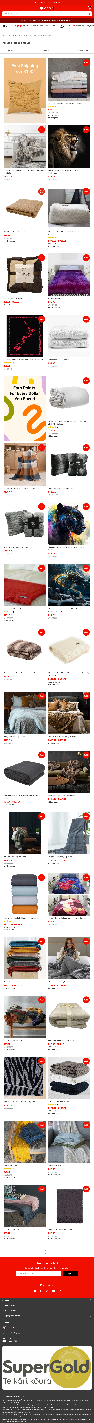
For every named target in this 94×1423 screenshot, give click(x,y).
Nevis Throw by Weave (12, 982)
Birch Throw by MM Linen (13, 1040)
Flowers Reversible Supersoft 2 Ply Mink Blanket (67, 918)
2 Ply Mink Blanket (55, 298)
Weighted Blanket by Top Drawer (60, 857)
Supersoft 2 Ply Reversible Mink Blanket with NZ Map (24, 360)
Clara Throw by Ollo (11, 1230)
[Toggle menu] (3, 8)
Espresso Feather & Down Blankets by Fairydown (67, 103)
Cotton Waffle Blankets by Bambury (62, 1355)
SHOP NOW (65, 20)
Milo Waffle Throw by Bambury (16, 232)
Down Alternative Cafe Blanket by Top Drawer (21, 918)
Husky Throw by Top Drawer (14, 737)
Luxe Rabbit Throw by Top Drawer (17, 547)
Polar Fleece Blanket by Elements (61, 1040)
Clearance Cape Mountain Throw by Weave (20, 1102)
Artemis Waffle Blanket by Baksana (17, 1355)
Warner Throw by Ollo (56, 1165)
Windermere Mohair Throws (14, 609)
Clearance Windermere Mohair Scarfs (18, 1291)
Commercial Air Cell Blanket (59, 360)
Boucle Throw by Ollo (12, 1165)
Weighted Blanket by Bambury (59, 982)
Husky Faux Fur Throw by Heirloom (61, 795)
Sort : (77, 50)
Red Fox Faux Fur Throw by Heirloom (62, 737)
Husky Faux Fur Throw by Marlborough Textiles (22, 673)
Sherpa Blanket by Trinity (13, 298)
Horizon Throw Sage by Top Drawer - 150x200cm (67, 1419)
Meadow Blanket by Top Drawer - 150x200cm (21, 488)
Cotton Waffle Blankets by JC (59, 1102)
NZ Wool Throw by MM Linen (15, 857)
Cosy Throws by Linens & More (60, 1230)
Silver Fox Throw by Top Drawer (60, 488)
